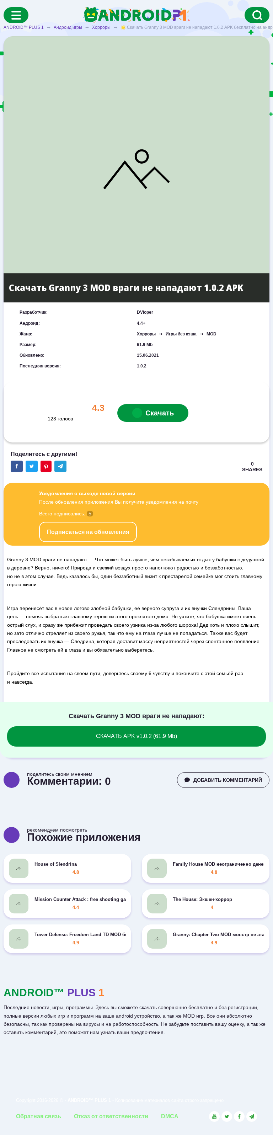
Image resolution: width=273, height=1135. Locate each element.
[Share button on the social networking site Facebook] (17, 466)
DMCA (169, 1116)
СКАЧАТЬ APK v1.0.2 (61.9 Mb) (136, 736)
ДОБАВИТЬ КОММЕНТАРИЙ (227, 780)
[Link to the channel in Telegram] (251, 1116)
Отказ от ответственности (111, 1116)
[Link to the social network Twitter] (226, 1116)
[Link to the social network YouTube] (214, 1116)
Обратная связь (38, 1116)
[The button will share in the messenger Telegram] (60, 466)
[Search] (257, 15)
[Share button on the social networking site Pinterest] (46, 466)
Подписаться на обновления (88, 532)
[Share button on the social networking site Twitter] (32, 466)
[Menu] (16, 15)
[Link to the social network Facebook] (239, 1116)
